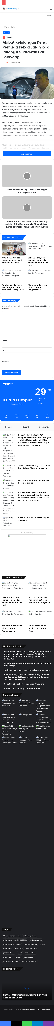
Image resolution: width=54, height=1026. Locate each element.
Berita (13, 27)
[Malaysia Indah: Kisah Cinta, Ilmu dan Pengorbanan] (40, 276)
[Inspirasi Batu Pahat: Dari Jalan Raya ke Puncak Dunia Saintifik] (10, 718)
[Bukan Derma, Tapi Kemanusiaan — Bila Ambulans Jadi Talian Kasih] (40, 249)
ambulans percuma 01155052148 (15, 940)
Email (4, 351)
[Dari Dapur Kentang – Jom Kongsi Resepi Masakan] (9, 484)
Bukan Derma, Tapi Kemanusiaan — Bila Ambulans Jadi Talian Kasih (38, 261)
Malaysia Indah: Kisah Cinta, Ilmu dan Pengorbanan (38, 287)
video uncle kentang (29, 961)
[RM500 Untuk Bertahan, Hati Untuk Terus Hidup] (10, 740)
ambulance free (14, 936)
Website (5, 361)
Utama (6, 27)
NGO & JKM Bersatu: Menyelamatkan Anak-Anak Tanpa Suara (12, 260)
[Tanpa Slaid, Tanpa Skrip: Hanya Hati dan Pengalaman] (10, 730)
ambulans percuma (30, 936)
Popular (8, 427)
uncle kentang (30, 953)
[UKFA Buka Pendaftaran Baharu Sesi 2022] (27, 703)
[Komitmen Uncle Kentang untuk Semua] (27, 729)
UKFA (20, 953)
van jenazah (28, 957)
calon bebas (7, 948)
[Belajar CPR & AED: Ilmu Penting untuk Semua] (44, 829)
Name (4, 340)
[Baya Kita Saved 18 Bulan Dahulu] (44, 729)
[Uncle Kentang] (12, 8)
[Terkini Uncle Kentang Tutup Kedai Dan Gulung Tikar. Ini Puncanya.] (9, 470)
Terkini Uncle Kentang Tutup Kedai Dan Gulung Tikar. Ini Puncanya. (34, 466)
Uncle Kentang (44, 1009)
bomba (42, 944)
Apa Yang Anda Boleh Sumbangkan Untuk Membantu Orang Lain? (13, 287)
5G (4, 936)
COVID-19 (18, 948)
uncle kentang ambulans (11, 957)
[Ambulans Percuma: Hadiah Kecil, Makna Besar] (40, 616)
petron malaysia (8, 953)
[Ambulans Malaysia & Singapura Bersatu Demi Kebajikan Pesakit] (44, 705)
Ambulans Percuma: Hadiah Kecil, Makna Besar (38, 628)
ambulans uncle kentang (11, 944)
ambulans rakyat (36, 940)
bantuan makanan (30, 944)
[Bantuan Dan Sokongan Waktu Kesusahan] (10, 703)
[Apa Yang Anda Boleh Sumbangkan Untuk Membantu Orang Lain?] (14, 276)
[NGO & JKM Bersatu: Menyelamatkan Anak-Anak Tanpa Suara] (14, 249)
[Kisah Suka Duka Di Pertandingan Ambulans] (9, 522)
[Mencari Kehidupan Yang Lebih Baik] (27, 740)
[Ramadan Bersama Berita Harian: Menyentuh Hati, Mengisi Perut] (44, 718)
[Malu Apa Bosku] (27, 717)
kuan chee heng (31, 948)
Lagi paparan (26, 154)
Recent (25, 427)
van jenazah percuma (10, 961)
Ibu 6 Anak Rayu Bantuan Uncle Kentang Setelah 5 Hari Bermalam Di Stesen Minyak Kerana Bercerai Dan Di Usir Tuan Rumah (33, 496)
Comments (44, 427)
